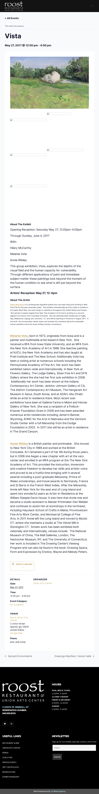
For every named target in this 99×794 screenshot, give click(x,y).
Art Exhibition (17, 604)
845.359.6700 (9, 714)
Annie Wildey (19, 443)
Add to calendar (24, 564)
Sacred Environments (19, 656)
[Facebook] (4, 724)
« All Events (12, 18)
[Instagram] (11, 724)
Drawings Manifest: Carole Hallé (73, 656)
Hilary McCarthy (17, 305)
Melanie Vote (19, 336)
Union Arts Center (42, 583)
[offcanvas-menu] (92, 6)
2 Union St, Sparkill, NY (15, 707)
